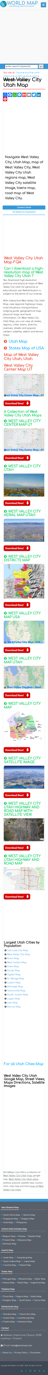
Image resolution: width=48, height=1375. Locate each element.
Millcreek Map (15, 986)
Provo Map (13, 958)
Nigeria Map (22, 1297)
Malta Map (36, 1297)
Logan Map (13, 999)
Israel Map (8, 1258)
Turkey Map (6, 1272)
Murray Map (14, 1007)
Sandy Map (13, 970)
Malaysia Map (24, 1240)
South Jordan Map (17, 994)
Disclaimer (35, 1353)
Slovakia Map (9, 1314)
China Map (8, 1297)
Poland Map (25, 1265)
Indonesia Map (25, 1322)
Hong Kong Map (24, 1258)
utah (34, 76)
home (19, 72)
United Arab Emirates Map (14, 1229)
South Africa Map (11, 1215)
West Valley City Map (18, 954)
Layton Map (14, 982)
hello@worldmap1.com (21, 1346)
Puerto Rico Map (27, 1314)
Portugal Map (9, 1279)
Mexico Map (29, 1215)
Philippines (21, 1223)
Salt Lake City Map (17, 950)
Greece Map (9, 1283)
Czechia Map (9, 1265)
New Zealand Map (10, 1207)
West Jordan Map (17, 962)
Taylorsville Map (16, 990)
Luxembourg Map (25, 1318)
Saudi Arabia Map (12, 1261)
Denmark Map (9, 1244)
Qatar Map (40, 1279)
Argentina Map (38, 1283)
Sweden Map (34, 1236)
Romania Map (25, 1279)
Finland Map (9, 1240)
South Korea (25, 1300)
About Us (7, 1353)
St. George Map (15, 978)
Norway (21, 1236)
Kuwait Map (9, 1318)
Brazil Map (23, 1283)
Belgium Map (9, 1236)
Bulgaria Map (27, 1219)
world (28, 72)
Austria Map (7, 1250)
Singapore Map (10, 1219)
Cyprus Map (39, 1300)
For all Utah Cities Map (24, 1064)
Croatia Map (9, 1322)
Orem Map (13, 966)
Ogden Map (14, 974)
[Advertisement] (24, 36)
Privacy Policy (21, 1353)
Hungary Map (9, 1300)
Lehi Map (12, 1003)
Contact (5, 1328)
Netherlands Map (9, 1307)
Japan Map (29, 1261)
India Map (8, 1223)
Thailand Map (8, 1289)
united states (22, 76)
